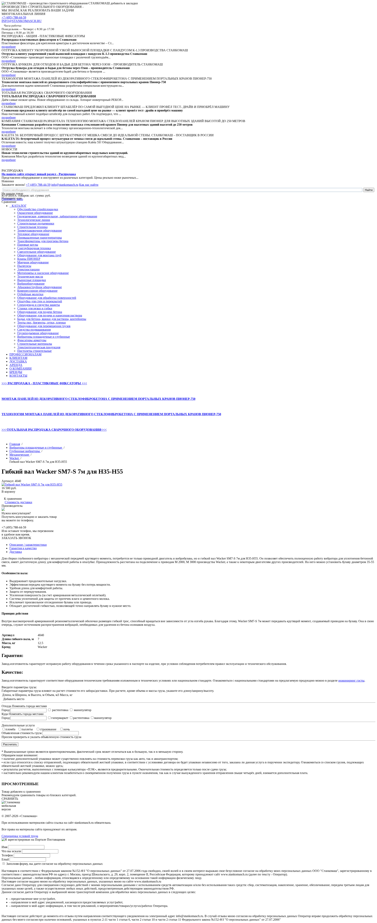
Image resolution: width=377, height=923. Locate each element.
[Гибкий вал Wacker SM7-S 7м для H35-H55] (32, 484)
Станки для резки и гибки (34, 308)
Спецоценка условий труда (20, 836)
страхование (48, 729)
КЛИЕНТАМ (18, 358)
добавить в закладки (124, 3)
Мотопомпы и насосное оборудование (43, 273)
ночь (66, 729)
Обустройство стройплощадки (37, 209)
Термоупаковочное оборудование (39, 230)
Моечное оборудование (33, 262)
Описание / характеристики (28, 544)
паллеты (27, 729)
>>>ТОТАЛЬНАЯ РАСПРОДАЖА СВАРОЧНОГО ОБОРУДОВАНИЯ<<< (54, 429)
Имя (4, 847)
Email (5, 859)
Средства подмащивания (34, 329)
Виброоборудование (31, 283)
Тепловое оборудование (33, 234)
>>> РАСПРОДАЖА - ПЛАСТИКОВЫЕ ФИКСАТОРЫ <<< (44, 383)
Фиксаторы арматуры (31, 340)
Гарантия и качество (23, 548)
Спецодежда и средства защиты (38, 304)
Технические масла (30, 276)
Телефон (7, 855)
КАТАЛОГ (19, 205)
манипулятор (82, 710)
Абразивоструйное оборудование (39, 287)
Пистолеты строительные (34, 350)
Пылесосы (24, 266)
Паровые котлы (27, 244)
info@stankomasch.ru (64, 184)
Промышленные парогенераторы (39, 237)
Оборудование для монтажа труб (39, 255)
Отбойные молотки (30, 294)
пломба (10, 729)
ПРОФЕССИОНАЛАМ (25, 354)
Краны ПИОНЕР (28, 258)
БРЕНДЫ (15, 372)
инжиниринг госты (351, 680)
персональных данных (87, 863)
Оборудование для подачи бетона (39, 312)
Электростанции (28, 269)
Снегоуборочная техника (34, 248)
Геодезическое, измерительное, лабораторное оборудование (57, 216)
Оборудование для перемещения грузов (43, 326)
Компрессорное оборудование (37, 290)
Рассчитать (10, 744)
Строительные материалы (34, 343)
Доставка (15, 551)
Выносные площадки (31, 280)
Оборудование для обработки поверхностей (46, 297)
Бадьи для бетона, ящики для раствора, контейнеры (51, 319)
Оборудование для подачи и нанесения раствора (49, 315)
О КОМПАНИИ (20, 368)
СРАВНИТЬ (10, 798)
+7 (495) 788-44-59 (14, 17)
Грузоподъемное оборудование (38, 333)
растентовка (60, 710)
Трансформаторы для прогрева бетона (42, 241)
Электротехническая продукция (38, 347)
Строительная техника (32, 227)
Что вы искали (11, 851)
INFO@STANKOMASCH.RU (22, 21)
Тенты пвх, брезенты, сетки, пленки (41, 322)
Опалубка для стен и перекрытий (39, 301)
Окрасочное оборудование (35, 212)
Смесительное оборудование (36, 251)
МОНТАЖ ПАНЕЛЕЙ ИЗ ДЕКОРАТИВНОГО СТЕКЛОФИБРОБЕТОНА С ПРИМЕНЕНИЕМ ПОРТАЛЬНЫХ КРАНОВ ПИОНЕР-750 (98, 398)
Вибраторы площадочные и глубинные (43, 336)
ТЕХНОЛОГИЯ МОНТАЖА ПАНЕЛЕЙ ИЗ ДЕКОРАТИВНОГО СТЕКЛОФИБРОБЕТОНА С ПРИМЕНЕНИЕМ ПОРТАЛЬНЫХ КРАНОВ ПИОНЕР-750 (111, 414)
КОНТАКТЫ (18, 375)
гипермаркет (59, 718)
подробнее (9, 46)
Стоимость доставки (18, 502)
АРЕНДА (15, 365)
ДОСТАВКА (18, 361)
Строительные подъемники (35, 223)
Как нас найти (88, 184)
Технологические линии (33, 220)
